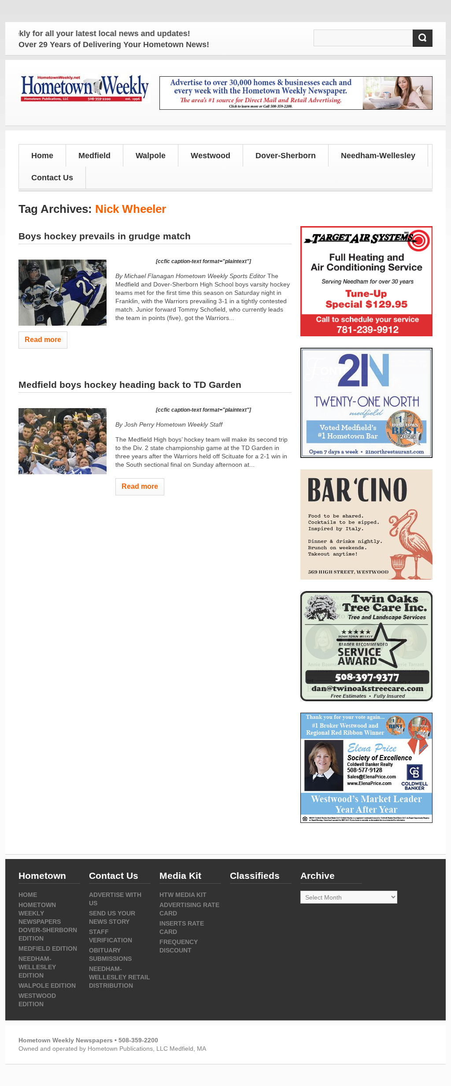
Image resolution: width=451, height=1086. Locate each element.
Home (42, 155)
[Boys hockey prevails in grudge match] (62, 293)
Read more (43, 339)
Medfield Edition (47, 948)
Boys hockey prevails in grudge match (104, 236)
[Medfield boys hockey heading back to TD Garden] (62, 441)
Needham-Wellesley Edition (37, 967)
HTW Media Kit (183, 894)
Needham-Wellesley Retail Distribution (119, 977)
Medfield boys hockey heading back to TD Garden (129, 384)
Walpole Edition (47, 985)
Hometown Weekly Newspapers (39, 913)
